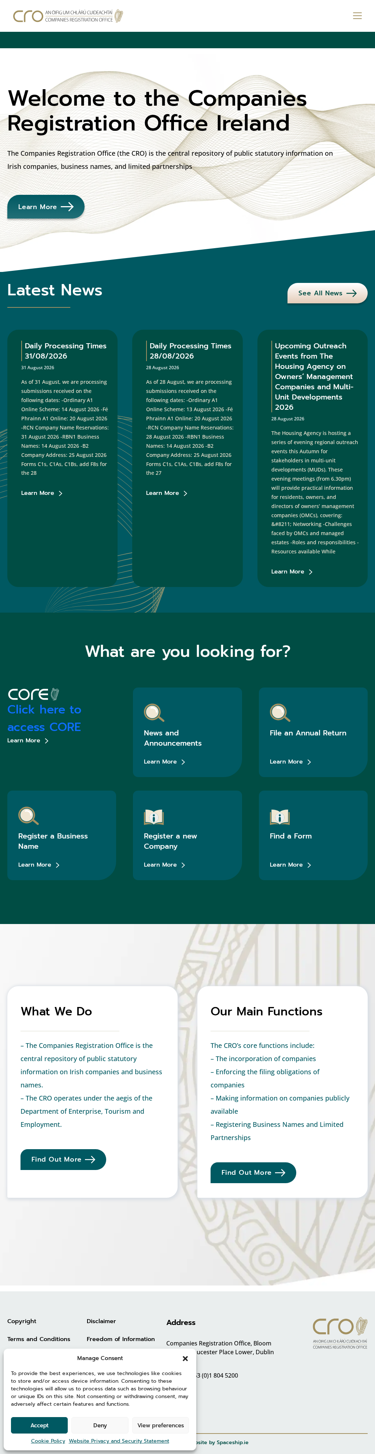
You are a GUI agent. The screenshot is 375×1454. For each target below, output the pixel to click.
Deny (100, 1425)
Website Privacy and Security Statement (119, 1441)
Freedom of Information (121, 1339)
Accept (39, 1425)
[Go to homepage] (68, 16)
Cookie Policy (48, 1441)
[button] (185, 1358)
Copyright (21, 1321)
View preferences (160, 1425)
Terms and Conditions (38, 1339)
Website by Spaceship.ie (218, 1442)
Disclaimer (101, 1321)
